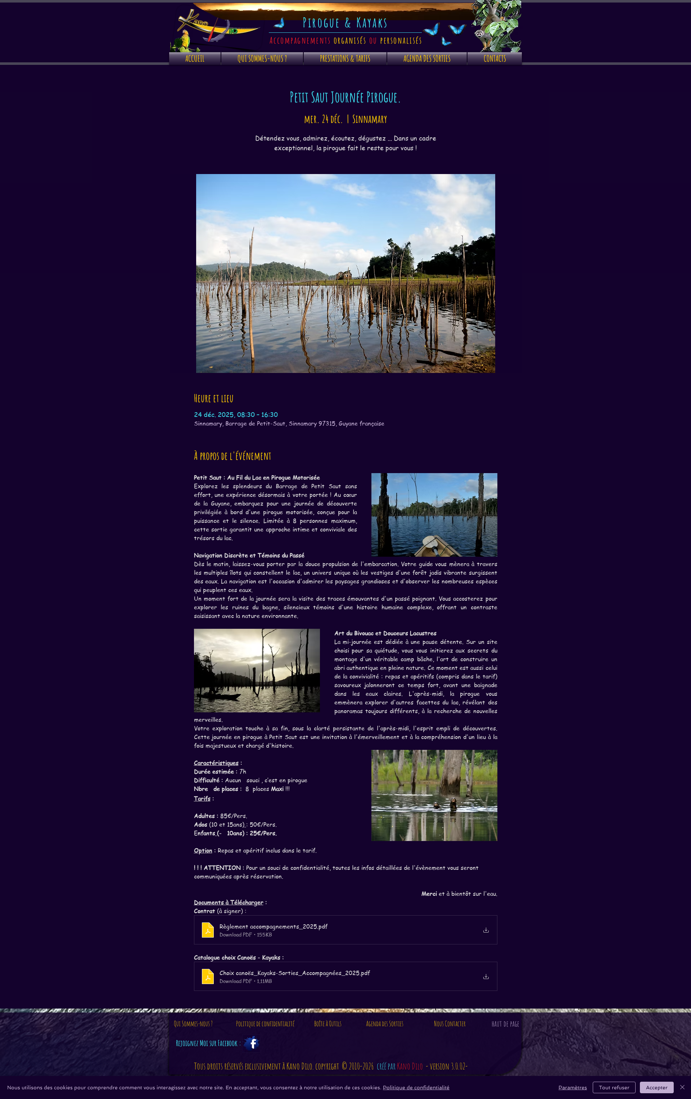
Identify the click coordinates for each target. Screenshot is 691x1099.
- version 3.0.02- (447, 1066)
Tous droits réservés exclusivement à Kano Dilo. (254, 1066)
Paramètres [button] (573, 1087)
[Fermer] (682, 1087)
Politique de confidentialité (416, 1087)
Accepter (657, 1087)
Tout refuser (614, 1087)
